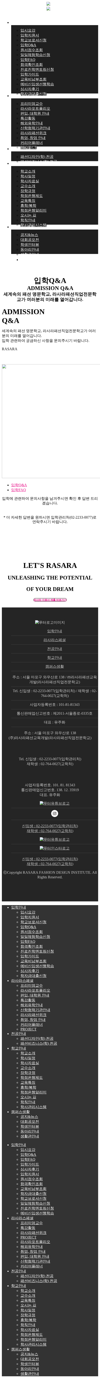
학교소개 (27, 1053)
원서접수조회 (31, 932)
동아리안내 (29, 1131)
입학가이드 (29, 956)
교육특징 (27, 1082)
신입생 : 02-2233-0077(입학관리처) (50, 826)
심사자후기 (29, 971)
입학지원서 (29, 917)
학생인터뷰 (29, 1126)
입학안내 (54, 631)
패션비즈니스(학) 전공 (38, 1043)
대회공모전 (29, 1121)
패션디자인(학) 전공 (36, 1038)
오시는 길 (28, 1097)
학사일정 (27, 1058)
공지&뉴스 (29, 1117)
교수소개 (27, 1068)
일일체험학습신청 (35, 937)
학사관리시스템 (33, 1107)
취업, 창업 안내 (33, 1020)
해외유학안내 (31, 1005)
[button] (50, 599)
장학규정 (27, 1073)
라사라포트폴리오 (35, 990)
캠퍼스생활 (54, 666)
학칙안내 (27, 1102)
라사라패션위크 (33, 1015)
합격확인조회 (31, 946)
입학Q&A (19, 485)
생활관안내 (29, 1136)
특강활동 (27, 1000)
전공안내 (54, 649)
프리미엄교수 (31, 985)
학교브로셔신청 (33, 922)
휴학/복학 (28, 1087)
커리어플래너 (31, 1025)
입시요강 (27, 912)
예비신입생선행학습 (37, 966)
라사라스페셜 (54, 640)
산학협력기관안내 (35, 1010)
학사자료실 (29, 1063)
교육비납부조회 (33, 961)
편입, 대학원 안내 (34, 995)
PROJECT (28, 1029)
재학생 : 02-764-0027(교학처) (50, 831)
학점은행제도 (31, 1078)
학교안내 (54, 658)
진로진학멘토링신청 (37, 951)
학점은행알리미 (33, 1092)
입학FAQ (18, 490)
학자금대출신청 (33, 976)
